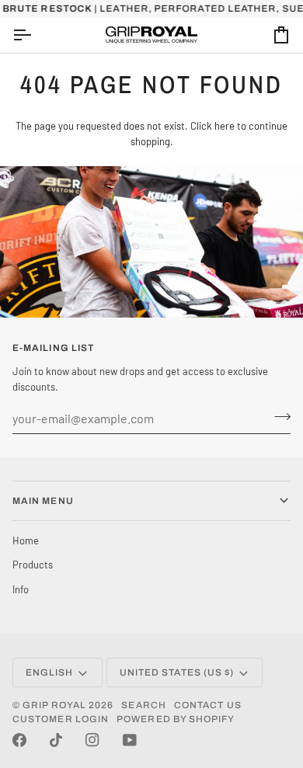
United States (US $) (177, 672)
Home (25, 540)
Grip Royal (54, 705)
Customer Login (60, 719)
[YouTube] (130, 740)
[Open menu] (35, 35)
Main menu (43, 500)
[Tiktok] (56, 740)
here (224, 126)
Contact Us (208, 705)
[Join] (278, 416)
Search (143, 705)
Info (20, 589)
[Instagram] (92, 740)
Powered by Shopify (176, 719)
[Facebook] (19, 740)
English (50, 672)
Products (32, 564)
